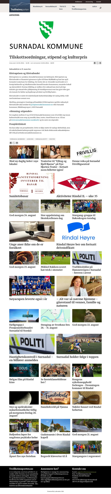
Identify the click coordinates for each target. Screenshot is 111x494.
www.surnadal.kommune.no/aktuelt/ (25, 120)
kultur (52, 139)
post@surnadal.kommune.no (42, 105)
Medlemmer (78, 2)
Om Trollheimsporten (79, 8)
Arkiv (94, 6)
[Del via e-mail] (100, 63)
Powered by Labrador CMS (55, 491)
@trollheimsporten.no (88, 472)
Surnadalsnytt (51, 6)
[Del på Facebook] (94, 63)
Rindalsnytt (38, 6)
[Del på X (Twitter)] (97, 63)
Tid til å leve (62, 8)
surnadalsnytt (41, 139)
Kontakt (98, 2)
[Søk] (100, 8)
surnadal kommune (17, 139)
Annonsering (89, 2)
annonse (30, 139)
